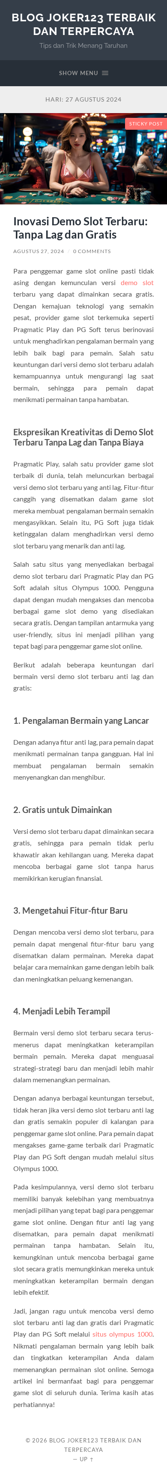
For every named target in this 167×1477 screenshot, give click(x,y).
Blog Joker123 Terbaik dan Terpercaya (84, 24)
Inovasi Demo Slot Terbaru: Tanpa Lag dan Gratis (80, 228)
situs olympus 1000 (122, 1334)
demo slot (137, 282)
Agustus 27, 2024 (38, 251)
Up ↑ (87, 1459)
